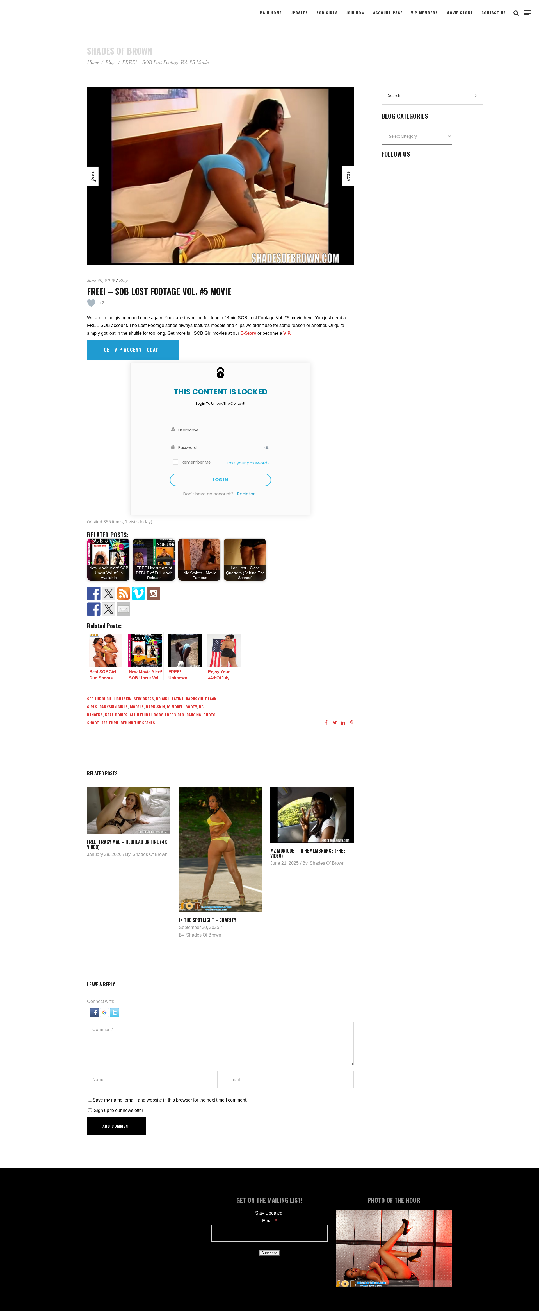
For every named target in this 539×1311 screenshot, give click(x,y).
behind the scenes (137, 722)
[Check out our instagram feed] (153, 593)
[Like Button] (91, 303)
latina (178, 699)
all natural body (146, 715)
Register (246, 494)
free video (174, 715)
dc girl (163, 699)
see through (99, 699)
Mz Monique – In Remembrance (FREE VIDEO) (308, 853)
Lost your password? (248, 463)
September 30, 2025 (199, 927)
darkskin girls (113, 706)
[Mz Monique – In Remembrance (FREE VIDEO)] (312, 815)
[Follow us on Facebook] (94, 593)
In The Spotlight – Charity (207, 920)
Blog (110, 62)
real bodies (116, 715)
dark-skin (155, 706)
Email (269, 1221)
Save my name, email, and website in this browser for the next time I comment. (170, 1100)
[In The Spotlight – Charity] (220, 849)
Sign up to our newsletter (118, 1110)
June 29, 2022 (101, 280)
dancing (193, 715)
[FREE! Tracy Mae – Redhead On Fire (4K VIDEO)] (128, 810)
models (137, 706)
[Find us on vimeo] (138, 593)
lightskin (122, 699)
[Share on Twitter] (108, 609)
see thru (109, 722)
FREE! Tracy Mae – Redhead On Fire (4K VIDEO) (127, 844)
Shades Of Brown (150, 854)
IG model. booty (182, 706)
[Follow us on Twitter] (108, 593)
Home (93, 62)
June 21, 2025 (284, 863)
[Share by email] (123, 609)
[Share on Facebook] (94, 609)
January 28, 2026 (104, 854)
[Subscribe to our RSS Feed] (123, 593)
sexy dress (144, 699)
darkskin (194, 699)
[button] (95, 1015)
